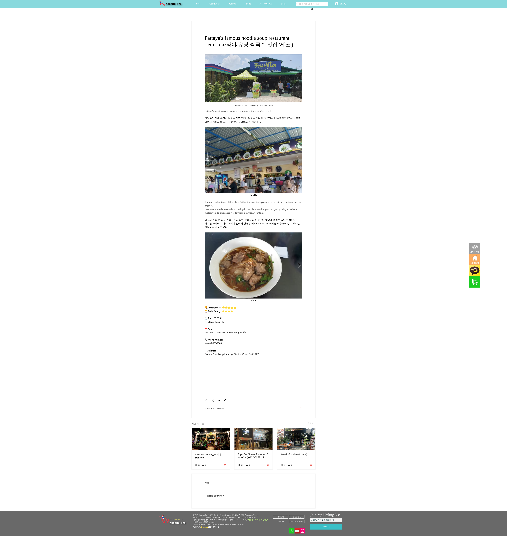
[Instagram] (302, 530)
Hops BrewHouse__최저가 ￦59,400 (208, 456)
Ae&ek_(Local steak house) (293, 454)
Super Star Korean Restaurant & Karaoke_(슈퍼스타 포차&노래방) (253, 456)
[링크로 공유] (225, 400)
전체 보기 (312, 423)
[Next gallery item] (299, 160)
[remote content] (253, 373)
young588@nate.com (207, 522)
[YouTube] (297, 530)
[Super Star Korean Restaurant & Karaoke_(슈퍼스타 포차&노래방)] (253, 439)
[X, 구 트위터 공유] (212, 400)
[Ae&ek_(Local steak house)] (296, 439)
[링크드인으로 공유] (219, 400)
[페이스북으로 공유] (206, 400)
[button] (312, 9)
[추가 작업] (300, 30)
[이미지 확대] (253, 160)
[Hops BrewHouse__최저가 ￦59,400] (211, 439)
